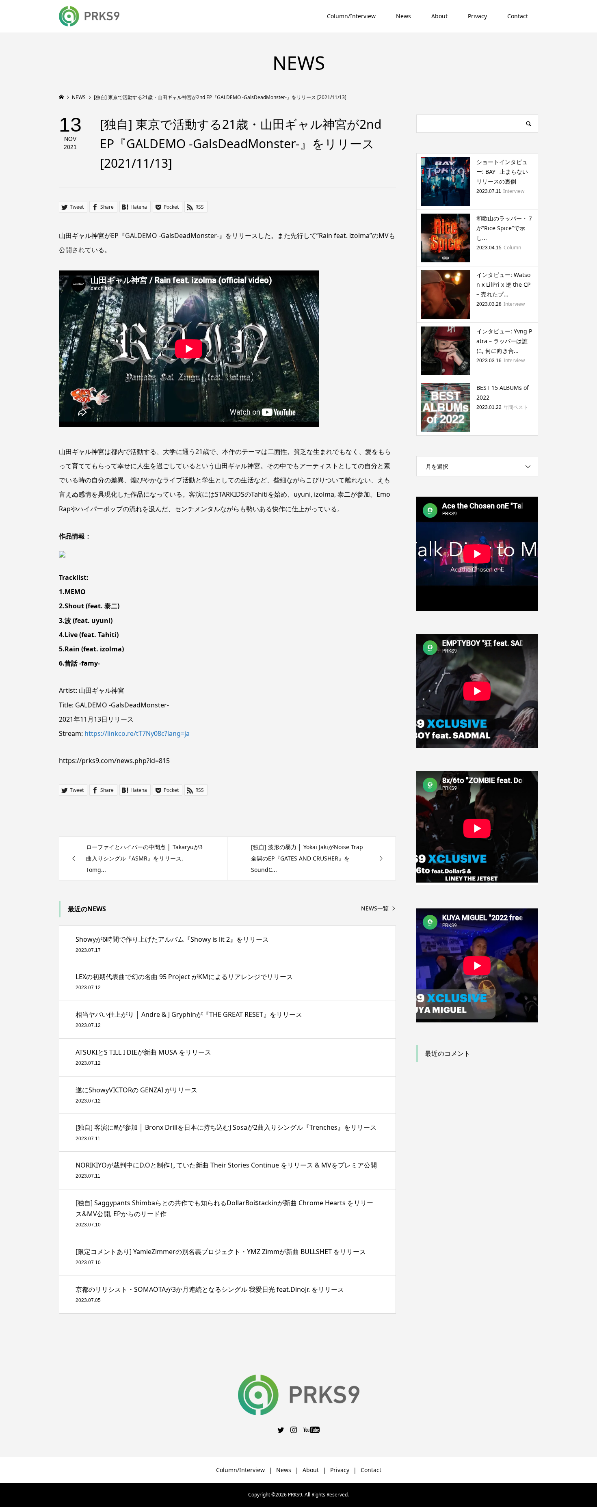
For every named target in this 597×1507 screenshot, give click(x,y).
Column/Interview (351, 16)
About (439, 16)
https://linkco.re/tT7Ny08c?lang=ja (137, 733)
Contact (517, 16)
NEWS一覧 (375, 908)
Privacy (477, 16)
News (403, 16)
